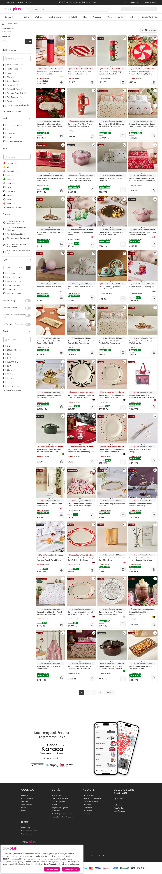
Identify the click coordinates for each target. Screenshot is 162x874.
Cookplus (27, 789)
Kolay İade (86, 814)
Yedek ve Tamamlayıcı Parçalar (94, 798)
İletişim (23, 808)
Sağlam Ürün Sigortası (60, 808)
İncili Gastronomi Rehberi (30, 831)
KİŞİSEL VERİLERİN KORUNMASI (123, 791)
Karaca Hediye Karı (89, 795)
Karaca (23, 811)
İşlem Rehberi (56, 811)
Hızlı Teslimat (87, 811)
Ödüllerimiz (25, 801)
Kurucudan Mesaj (27, 798)
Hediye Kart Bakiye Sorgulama (62, 817)
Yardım (54, 805)
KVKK (115, 802)
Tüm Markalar (87, 808)
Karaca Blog (25, 828)
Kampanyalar (87, 805)
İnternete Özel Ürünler (90, 801)
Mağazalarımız (26, 805)
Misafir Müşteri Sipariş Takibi (62, 814)
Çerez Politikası (118, 808)
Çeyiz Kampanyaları (28, 834)
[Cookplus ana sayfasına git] (28, 842)
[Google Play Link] (52, 765)
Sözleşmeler (117, 805)
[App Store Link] (37, 765)
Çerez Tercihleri (119, 811)
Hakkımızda (25, 795)
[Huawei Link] (66, 765)
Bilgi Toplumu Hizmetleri (60, 798)
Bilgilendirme (118, 799)
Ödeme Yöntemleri (58, 801)
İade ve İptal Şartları (59, 795)
